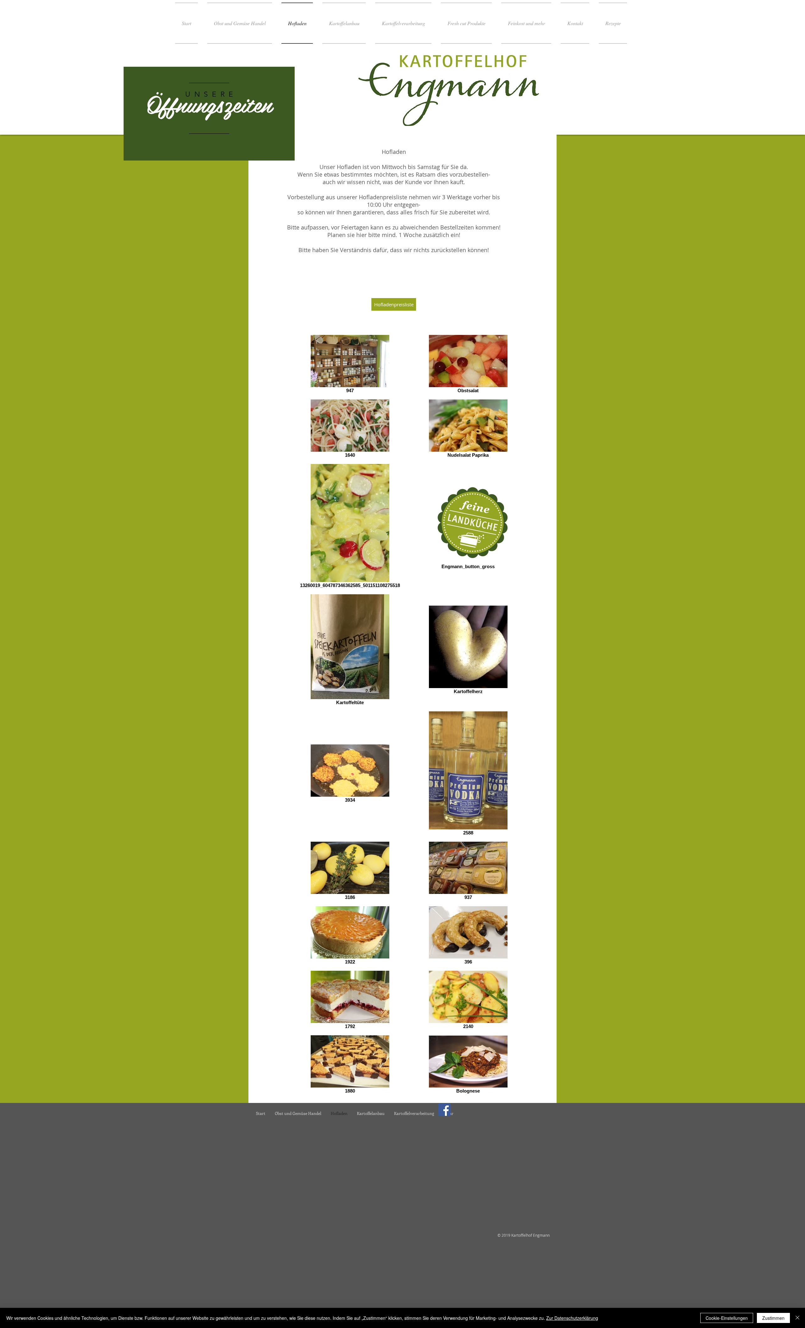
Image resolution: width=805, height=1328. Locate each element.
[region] (209, 114)
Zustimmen (773, 1318)
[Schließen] (797, 1318)
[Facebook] (444, 1110)
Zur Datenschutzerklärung (572, 1318)
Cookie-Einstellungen (727, 1318)
